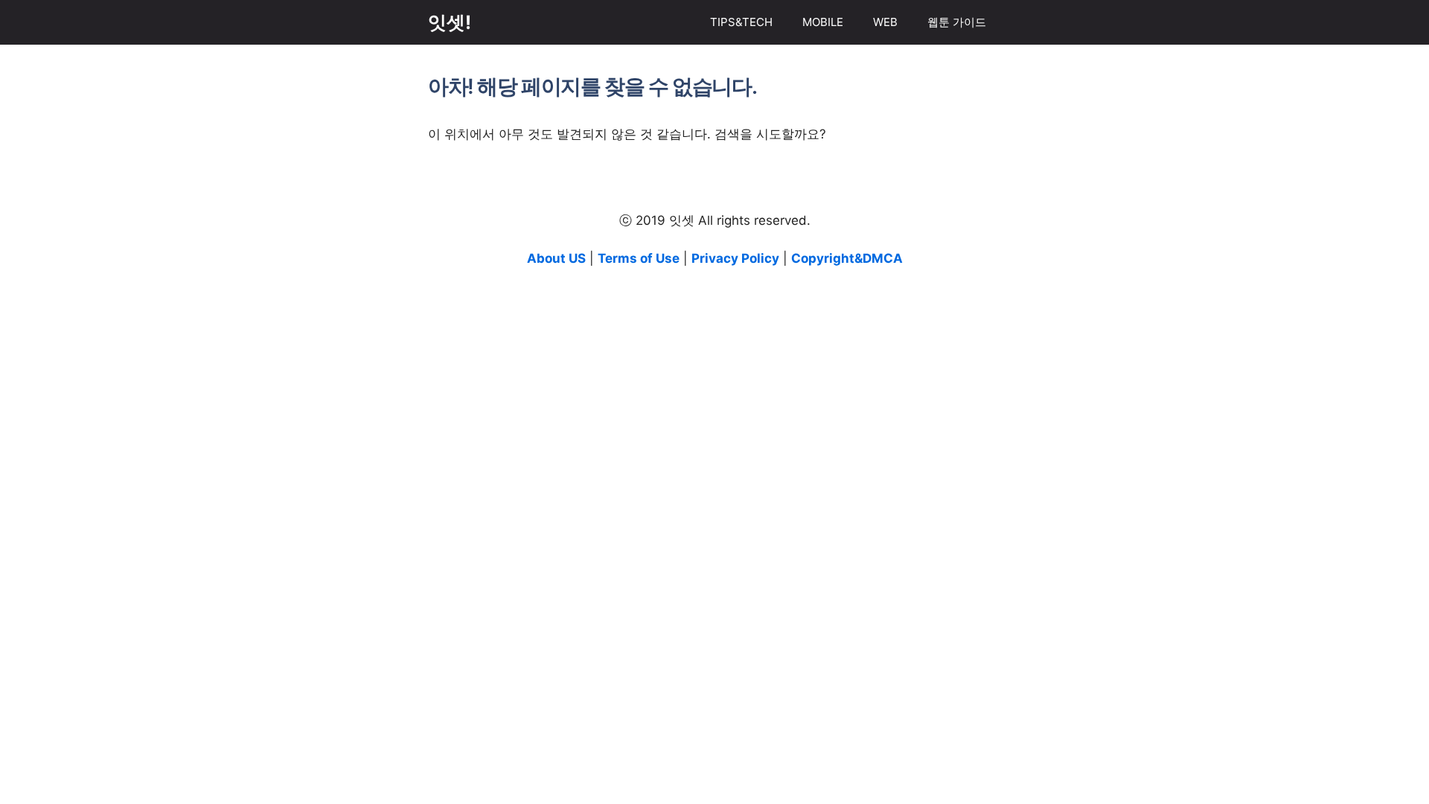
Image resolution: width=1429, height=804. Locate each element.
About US (556, 258)
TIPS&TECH (741, 22)
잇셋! (449, 22)
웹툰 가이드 (956, 22)
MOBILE (822, 22)
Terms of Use (639, 258)
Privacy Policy (735, 258)
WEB (885, 22)
